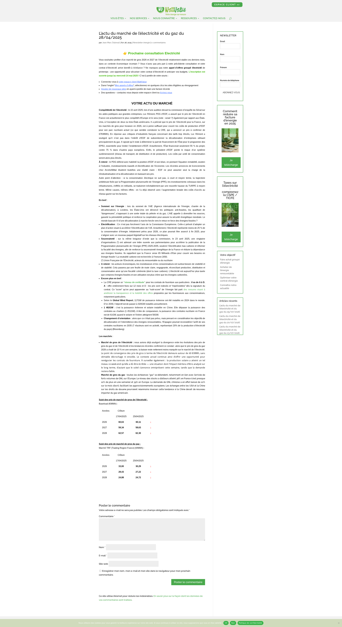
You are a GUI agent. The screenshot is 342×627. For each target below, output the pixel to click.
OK (226, 623)
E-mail (103, 555)
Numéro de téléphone (229, 80)
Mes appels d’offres (124, 85)
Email (222, 41)
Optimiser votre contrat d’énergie (229, 279)
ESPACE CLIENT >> (227, 4)
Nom (102, 547)
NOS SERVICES (138, 18)
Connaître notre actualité (228, 287)
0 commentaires (158, 43)
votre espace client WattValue (133, 82)
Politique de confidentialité (250, 623)
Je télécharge (231, 162)
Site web (103, 563)
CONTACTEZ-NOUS (214, 18)
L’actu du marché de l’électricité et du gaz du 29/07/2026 (229, 308)
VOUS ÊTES (117, 18)
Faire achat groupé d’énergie (230, 261)
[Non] (338, 623)
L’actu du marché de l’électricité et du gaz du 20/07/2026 (229, 319)
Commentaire (107, 516)
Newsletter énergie (141, 43)
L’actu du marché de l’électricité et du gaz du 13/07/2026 (229, 329)
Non (233, 623)
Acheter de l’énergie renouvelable (227, 270)
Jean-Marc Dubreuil (111, 43)
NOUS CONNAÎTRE (164, 18)
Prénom (223, 67)
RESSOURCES (189, 18)
